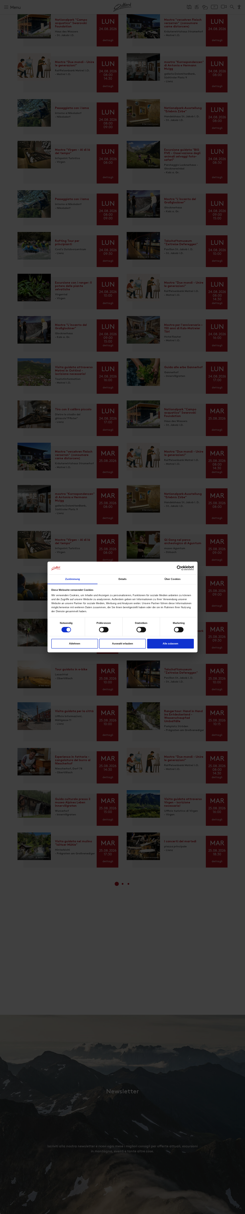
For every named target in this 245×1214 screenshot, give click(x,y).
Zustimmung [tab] (72, 579)
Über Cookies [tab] (172, 579)
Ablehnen (74, 643)
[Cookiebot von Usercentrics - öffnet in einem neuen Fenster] (179, 568)
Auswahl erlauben (122, 643)
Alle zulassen (170, 643)
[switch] (103, 631)
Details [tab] (122, 579)
